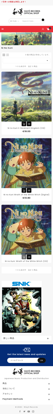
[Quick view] (29, 124)
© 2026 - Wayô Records (26, 407)
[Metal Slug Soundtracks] (21, 307)
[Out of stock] (24, 257)
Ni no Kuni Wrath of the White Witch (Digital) (27, 194)
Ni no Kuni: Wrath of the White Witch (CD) (26, 261)
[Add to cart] (24, 124)
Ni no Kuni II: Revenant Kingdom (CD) (26, 128)
